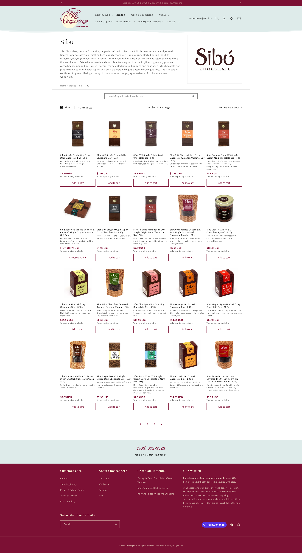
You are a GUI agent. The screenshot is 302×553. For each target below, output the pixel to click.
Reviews (103, 489)
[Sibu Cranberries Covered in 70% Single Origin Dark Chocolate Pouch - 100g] (187, 208)
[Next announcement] (240, 3)
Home (63, 85)
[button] (104, 15)
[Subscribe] (115, 524)
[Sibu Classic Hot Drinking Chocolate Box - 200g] (187, 355)
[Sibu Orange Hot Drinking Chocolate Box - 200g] (187, 283)
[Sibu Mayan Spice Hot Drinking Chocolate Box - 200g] (224, 283)
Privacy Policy (67, 501)
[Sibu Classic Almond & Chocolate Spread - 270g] (224, 208)
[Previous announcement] (61, 3)
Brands (72, 85)
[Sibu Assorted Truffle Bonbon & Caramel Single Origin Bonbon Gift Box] (78, 208)
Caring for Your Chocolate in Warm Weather (155, 480)
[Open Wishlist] (231, 18)
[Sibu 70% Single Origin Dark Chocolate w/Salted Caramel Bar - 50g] (187, 134)
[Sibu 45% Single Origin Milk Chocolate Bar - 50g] (114, 134)
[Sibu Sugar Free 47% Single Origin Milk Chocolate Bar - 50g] (114, 355)
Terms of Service (69, 495)
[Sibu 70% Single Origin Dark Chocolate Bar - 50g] (151, 134)
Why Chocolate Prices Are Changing (155, 493)
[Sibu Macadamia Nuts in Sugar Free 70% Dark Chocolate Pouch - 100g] (78, 355)
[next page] (161, 424)
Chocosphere (131, 545)
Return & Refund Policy (72, 489)
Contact (64, 478)
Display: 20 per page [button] (158, 107)
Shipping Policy (68, 484)
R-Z (80, 85)
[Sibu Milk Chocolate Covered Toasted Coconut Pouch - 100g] (114, 283)
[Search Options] (194, 96)
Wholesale (104, 484)
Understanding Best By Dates (152, 487)
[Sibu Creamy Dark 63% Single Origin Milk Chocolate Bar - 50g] (224, 134)
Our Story (104, 478)
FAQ (101, 495)
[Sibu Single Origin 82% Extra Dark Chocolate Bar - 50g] (78, 134)
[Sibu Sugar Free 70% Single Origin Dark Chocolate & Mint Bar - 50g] (151, 355)
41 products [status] (85, 107)
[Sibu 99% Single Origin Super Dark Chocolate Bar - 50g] (114, 208)
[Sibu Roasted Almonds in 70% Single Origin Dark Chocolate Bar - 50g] (151, 208)
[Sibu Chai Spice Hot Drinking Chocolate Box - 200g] (151, 283)
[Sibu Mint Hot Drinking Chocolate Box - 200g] (78, 283)
